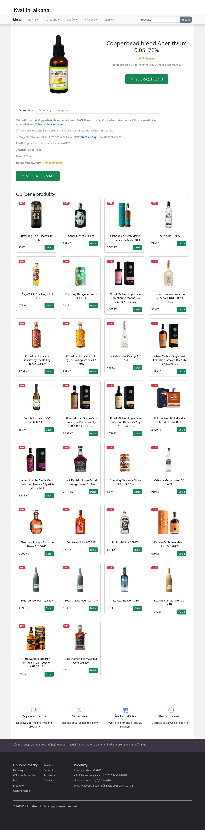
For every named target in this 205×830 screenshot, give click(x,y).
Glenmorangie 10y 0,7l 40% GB (92, 780)
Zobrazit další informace (50, 124)
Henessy (18, 770)
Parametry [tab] (44, 110)
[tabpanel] (88, 142)
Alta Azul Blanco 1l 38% (125, 600)
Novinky (33, 19)
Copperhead (172, 65)
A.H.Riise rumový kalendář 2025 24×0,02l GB (100, 775)
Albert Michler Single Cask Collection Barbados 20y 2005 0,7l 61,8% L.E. (81, 422)
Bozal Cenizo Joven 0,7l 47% (36, 600)
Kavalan (48, 765)
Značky (71, 19)
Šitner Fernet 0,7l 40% (81, 236)
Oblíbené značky (25, 765)
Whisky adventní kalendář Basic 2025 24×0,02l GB (103, 785)
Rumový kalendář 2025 (88, 770)
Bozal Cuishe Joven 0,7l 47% (81, 600)
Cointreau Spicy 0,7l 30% (81, 542)
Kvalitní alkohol (31, 806)
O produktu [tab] (26, 110)
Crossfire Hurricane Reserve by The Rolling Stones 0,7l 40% (37, 360)
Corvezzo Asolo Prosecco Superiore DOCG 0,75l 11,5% (169, 298)
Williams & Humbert (25, 775)
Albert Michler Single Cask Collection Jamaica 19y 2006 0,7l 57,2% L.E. (37, 484)
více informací (40, 176)
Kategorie (51, 19)
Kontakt (72, 806)
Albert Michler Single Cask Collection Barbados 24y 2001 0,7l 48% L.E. (125, 298)
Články (109, 19)
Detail (49, 247)
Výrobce (90, 19)
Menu (17, 19)
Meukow (18, 785)
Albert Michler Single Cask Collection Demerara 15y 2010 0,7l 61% (125, 422)
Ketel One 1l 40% (170, 236)
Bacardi (48, 770)
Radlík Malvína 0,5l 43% (125, 542)
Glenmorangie (22, 790)
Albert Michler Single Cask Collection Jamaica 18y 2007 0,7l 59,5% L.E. (169, 360)
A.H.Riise (49, 780)
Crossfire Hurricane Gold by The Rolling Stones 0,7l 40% (81, 360)
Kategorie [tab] (63, 110)
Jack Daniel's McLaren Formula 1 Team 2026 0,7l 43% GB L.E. (37, 662)
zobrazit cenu (149, 79)
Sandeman (50, 775)
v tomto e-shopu (87, 137)
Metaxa (17, 780)
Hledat (186, 19)
